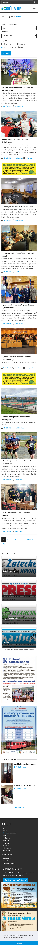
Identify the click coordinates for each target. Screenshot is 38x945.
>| (4, 544)
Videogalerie (7, 848)
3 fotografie (29, 158)
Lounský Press (8, 595)
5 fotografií (29, 368)
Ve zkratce (6, 845)
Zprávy (5, 830)
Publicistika (6, 840)
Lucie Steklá (7, 368)
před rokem (18, 480)
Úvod (3, 17)
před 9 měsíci (19, 324)
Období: (4, 32)
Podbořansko (9, 47)
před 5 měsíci (19, 220)
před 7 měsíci (19, 272)
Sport (10, 17)
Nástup (6, 642)
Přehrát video (20, 767)
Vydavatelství (7, 858)
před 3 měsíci (19, 158)
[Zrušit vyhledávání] (35, 2)
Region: (4, 41)
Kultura (5, 835)
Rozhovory (6, 838)
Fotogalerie (6, 850)
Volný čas (6, 843)
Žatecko (21, 47)
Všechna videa (19, 807)
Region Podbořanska (11, 618)
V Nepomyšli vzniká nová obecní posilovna (17, 207)
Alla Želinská (7, 106)
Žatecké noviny (9, 571)
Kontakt (5, 861)
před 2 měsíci (19, 106)
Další (29, 539)
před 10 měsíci (19, 428)
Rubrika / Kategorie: (9, 24)
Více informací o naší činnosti (16, 880)
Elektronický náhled (9, 863)
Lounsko (21, 44)
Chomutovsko (9, 44)
